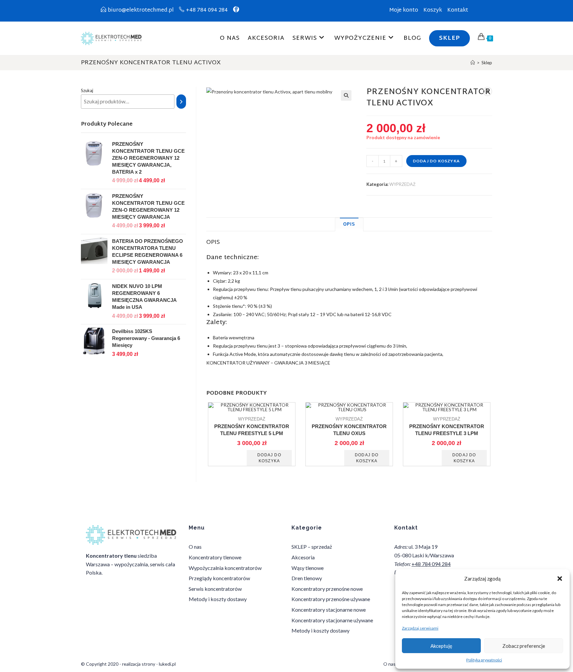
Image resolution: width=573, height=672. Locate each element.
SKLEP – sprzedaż (311, 546)
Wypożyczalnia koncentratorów (225, 568)
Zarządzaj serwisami (420, 628)
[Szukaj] (181, 101)
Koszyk (432, 10)
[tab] (349, 225)
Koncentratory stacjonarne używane (332, 620)
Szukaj (87, 90)
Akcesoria (303, 557)
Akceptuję (441, 646)
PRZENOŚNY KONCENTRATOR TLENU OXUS (349, 429)
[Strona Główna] (473, 62)
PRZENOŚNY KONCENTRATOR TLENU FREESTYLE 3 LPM (446, 429)
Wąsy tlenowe (307, 568)
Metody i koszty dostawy (218, 599)
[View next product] (487, 91)
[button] (559, 578)
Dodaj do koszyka (436, 160)
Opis (349, 224)
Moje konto (403, 10)
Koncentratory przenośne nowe (327, 589)
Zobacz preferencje (523, 646)
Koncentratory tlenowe (215, 557)
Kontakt (457, 10)
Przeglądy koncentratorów (219, 578)
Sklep (486, 62)
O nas (195, 546)
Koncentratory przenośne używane (330, 599)
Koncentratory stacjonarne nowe (328, 609)
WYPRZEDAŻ (402, 184)
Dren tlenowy (306, 578)
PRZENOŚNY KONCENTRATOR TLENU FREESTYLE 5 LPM (251, 429)
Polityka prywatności (484, 659)
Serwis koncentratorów (215, 589)
